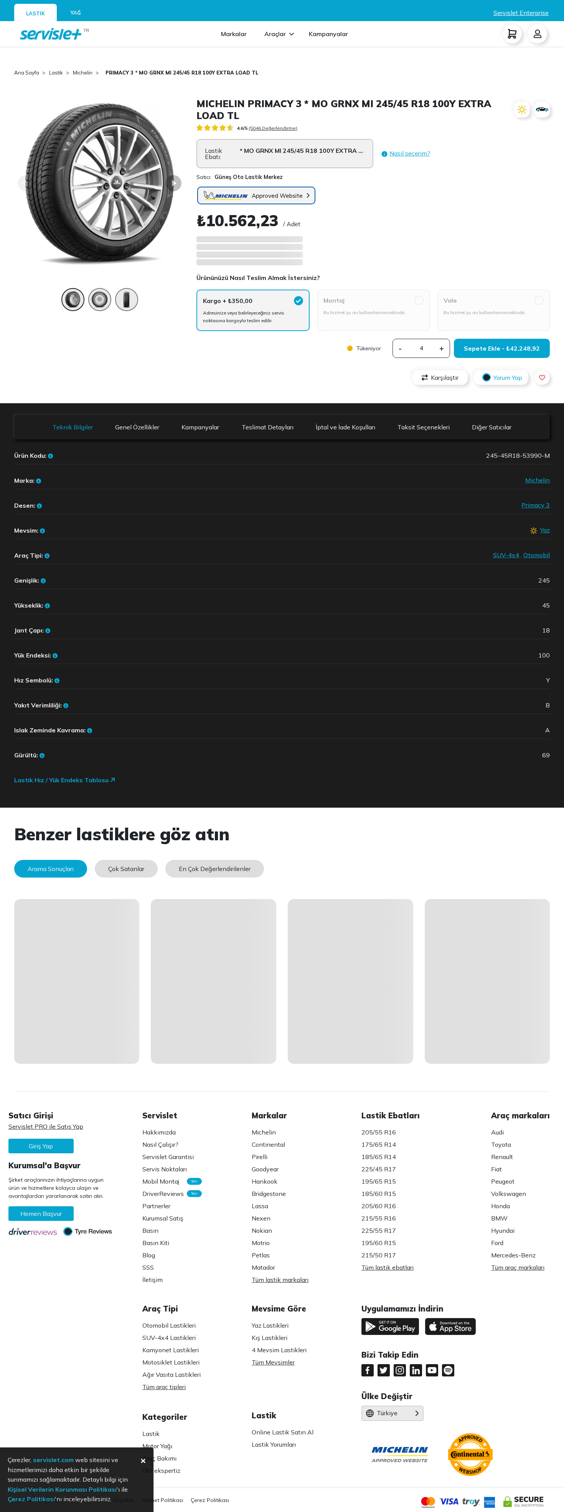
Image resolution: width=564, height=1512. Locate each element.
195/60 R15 (378, 1243)
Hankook (264, 1181)
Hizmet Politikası (162, 1500)
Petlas (261, 1255)
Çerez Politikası (210, 1500)
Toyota (501, 1144)
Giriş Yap (41, 1146)
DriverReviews (168, 1193)
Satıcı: (239, 177)
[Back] (26, 183)
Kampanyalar (328, 34)
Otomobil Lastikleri (169, 1325)
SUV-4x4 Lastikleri (169, 1337)
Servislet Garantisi (168, 1157)
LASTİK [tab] (35, 13)
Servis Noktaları (164, 1169)
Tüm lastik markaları (280, 1279)
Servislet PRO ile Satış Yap (45, 1126)
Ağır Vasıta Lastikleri (171, 1374)
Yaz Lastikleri (270, 1325)
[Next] (173, 183)
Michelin (537, 480)
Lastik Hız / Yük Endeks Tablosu (62, 780)
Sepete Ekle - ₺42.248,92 (502, 348)
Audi (497, 1132)
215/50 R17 (378, 1255)
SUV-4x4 (506, 555)
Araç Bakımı (159, 1458)
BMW (499, 1218)
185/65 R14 (378, 1157)
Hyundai (503, 1230)
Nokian (262, 1230)
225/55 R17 (378, 1230)
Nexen (261, 1218)
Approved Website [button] (277, 195)
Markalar (234, 34)
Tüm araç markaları (517, 1267)
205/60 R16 (378, 1206)
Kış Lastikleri (269, 1337)
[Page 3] (126, 303)
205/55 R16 (378, 1132)
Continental (268, 1144)
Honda (500, 1206)
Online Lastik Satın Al (282, 1432)
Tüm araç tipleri (164, 1387)
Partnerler (156, 1206)
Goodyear (265, 1169)
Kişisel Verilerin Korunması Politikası (62, 1489)
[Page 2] (99, 303)
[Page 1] (72, 303)
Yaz (545, 530)
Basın (150, 1230)
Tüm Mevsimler (273, 1362)
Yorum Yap (507, 377)
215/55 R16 (378, 1218)
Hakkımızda (159, 1132)
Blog (148, 1255)
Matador (263, 1267)
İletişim (152, 1279)
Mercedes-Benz (513, 1255)
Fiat (496, 1169)
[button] (405, 153)
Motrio (261, 1243)
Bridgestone (269, 1193)
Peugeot (503, 1181)
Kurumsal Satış (162, 1218)
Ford (497, 1243)
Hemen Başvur (41, 1213)
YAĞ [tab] (76, 13)
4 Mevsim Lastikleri (279, 1350)
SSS (148, 1267)
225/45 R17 (378, 1169)
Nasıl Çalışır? (160, 1144)
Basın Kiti (155, 1243)
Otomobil (536, 555)
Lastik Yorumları (274, 1444)
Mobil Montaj (168, 1181)
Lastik (151, 1433)
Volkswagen (508, 1193)
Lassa (260, 1206)
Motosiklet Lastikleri (171, 1362)
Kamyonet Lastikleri (170, 1350)
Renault (502, 1157)
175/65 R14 (378, 1144)
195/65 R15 (378, 1181)
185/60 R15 (378, 1193)
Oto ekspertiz (161, 1470)
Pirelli (259, 1157)
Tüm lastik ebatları (387, 1267)
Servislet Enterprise (521, 13)
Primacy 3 (535, 505)
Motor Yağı (157, 1446)
